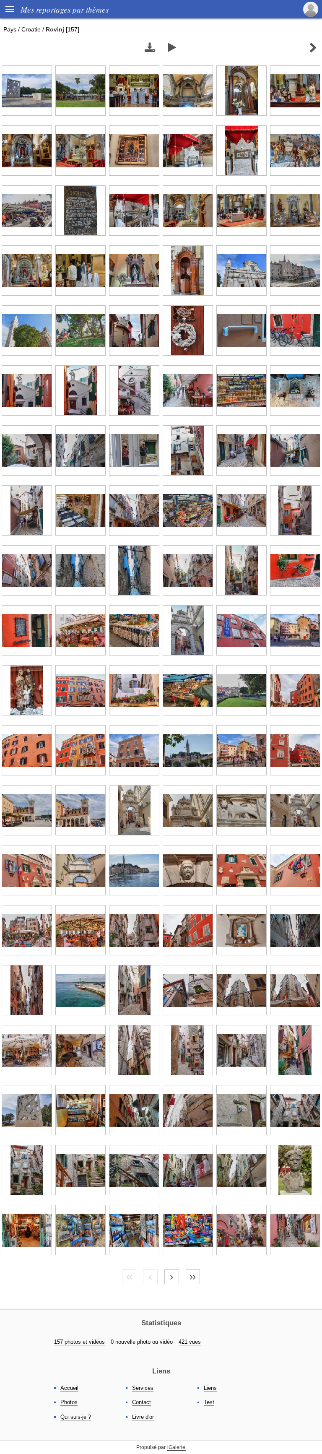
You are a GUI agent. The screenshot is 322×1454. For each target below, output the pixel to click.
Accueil (69, 1388)
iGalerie (176, 1447)
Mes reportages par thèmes (65, 9)
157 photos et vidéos (79, 1342)
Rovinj (55, 29)
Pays (9, 29)
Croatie (31, 29)
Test (209, 1402)
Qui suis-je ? (75, 1417)
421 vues (190, 1342)
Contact (141, 1402)
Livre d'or (143, 1417)
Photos (69, 1402)
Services (142, 1388)
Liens (210, 1388)
